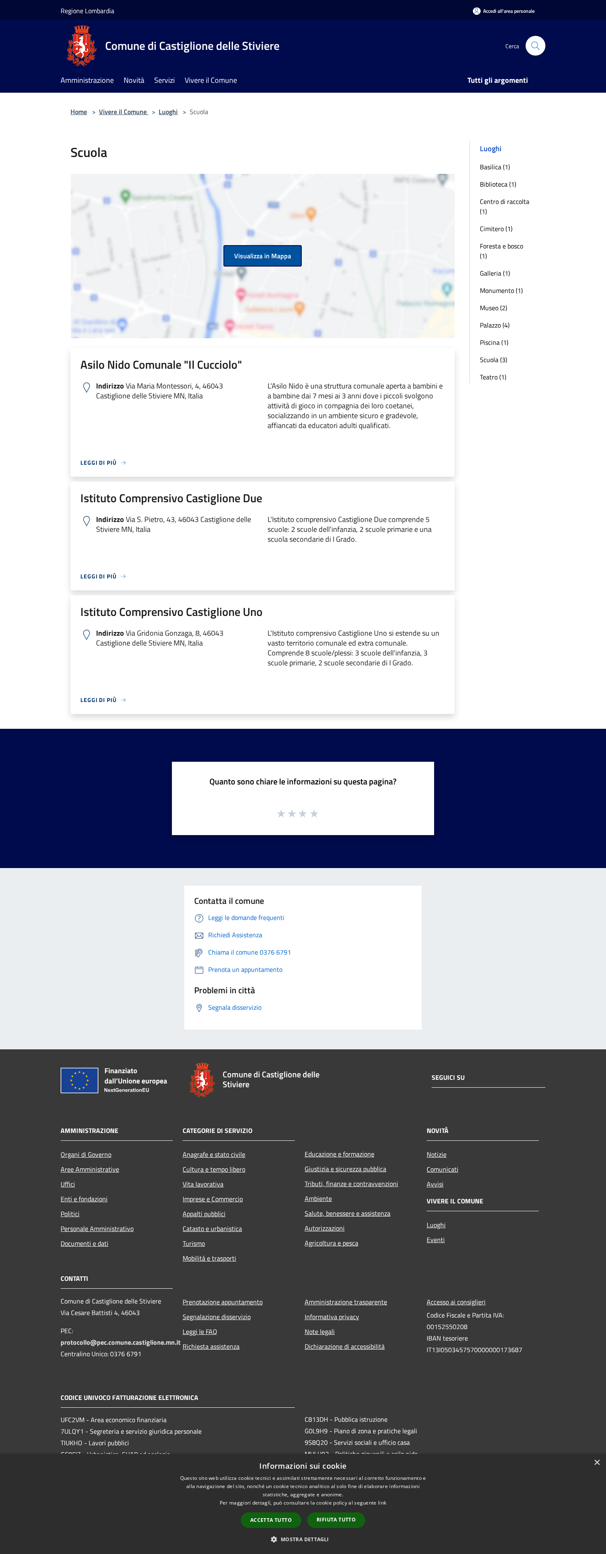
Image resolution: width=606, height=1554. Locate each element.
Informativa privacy (332, 1317)
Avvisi (435, 1184)
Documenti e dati (84, 1243)
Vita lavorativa (203, 1184)
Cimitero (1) (496, 229)
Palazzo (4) (495, 325)
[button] (303, 1539)
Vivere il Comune (123, 112)
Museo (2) (493, 308)
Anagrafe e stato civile (214, 1154)
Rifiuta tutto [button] (336, 1519)
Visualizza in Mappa (262, 256)
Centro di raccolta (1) (504, 206)
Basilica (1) (495, 167)
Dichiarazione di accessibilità (345, 1346)
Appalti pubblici (204, 1214)
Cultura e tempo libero (214, 1169)
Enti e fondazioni (84, 1199)
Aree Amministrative (90, 1169)
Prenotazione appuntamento (223, 1302)
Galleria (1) (495, 273)
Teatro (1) (493, 377)
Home (78, 112)
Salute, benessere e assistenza (347, 1213)
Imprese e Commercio (213, 1199)
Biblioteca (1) (498, 184)
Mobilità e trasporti (209, 1258)
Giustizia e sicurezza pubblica (345, 1169)
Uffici (68, 1184)
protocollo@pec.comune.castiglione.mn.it (121, 1342)
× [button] (597, 1463)
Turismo (194, 1243)
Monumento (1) (501, 290)
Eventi (436, 1240)
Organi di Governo (86, 1154)
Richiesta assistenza (211, 1346)
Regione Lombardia (87, 11)
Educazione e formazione (339, 1154)
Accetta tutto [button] (271, 1520)
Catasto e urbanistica (212, 1228)
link (382, 1502)
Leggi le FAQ (200, 1331)
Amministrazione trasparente (346, 1302)
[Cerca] (535, 46)
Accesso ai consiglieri (456, 1302)
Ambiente (318, 1198)
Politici (70, 1214)
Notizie (436, 1154)
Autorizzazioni (325, 1228)
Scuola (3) (493, 360)
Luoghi (168, 112)
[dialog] (303, 1504)
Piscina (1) (494, 342)
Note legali (320, 1331)
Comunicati (442, 1169)
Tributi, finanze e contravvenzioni (351, 1184)
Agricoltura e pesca (331, 1243)
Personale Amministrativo (97, 1228)
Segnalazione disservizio (217, 1317)
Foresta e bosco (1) (501, 251)
